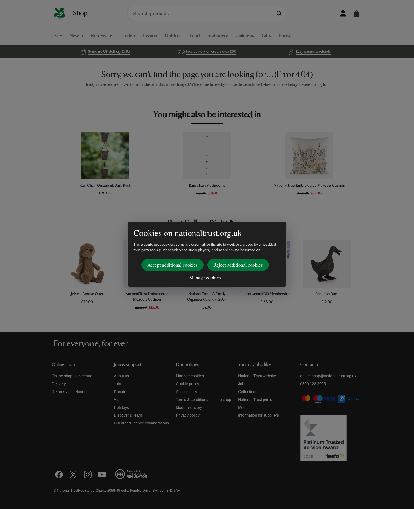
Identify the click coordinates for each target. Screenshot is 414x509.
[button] (356, 13)
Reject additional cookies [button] (238, 265)
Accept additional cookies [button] (172, 265)
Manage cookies (205, 277)
